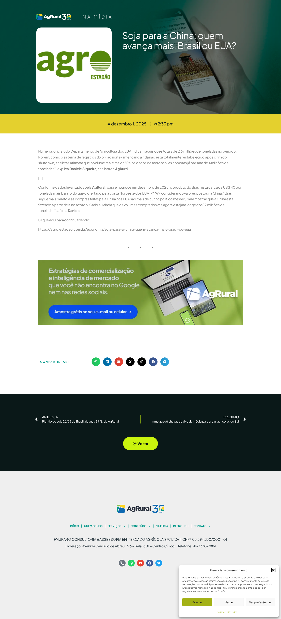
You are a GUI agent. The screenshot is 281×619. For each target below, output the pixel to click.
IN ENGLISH (181, 526)
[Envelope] (140, 563)
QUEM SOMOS (93, 526)
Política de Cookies (227, 612)
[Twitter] (158, 563)
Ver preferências (260, 602)
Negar (229, 602)
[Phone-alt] (122, 563)
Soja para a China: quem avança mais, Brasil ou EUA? (179, 40)
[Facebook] (149, 563)
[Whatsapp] (131, 563)
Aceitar (197, 602)
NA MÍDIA (98, 16)
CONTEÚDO (138, 526)
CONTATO (200, 526)
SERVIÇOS (115, 526)
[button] (273, 570)
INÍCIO (74, 526)
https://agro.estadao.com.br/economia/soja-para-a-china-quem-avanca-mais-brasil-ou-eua (114, 229)
